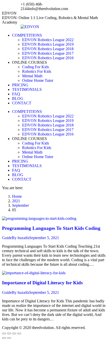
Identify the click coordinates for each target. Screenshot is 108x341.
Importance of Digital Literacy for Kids (42, 282)
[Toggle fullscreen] (14, 333)
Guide (7, 238)
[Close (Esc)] (4, 333)
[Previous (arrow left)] (4, 338)
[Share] (9, 333)
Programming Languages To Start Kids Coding (51, 228)
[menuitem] (27, 35)
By (20, 238)
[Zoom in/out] (19, 333)
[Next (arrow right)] (9, 338)
